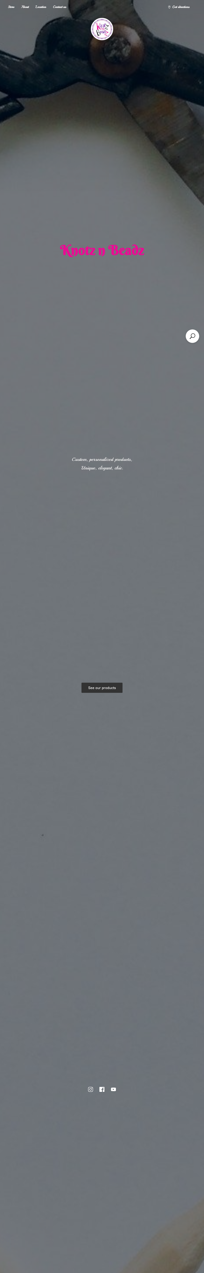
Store (11, 7)
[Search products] (192, 336)
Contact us (59, 7)
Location (41, 7)
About (25, 7)
